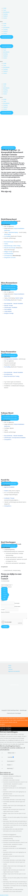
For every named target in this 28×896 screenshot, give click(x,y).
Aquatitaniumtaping (13, 232)
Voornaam (16, 603)
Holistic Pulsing (16, 245)
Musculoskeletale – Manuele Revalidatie (13, 303)
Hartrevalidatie (7, 309)
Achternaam (17, 606)
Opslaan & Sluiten (4, 895)
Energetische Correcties (10, 257)
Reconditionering (8, 374)
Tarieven (10, 669)
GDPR (9, 667)
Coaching (5, 14)
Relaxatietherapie (8, 245)
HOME (4, 8)
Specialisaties (6, 12)
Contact (5, 18)
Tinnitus (6, 243)
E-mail (3, 609)
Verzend (5, 626)
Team (4, 10)
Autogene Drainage (8, 313)
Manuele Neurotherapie (10, 247)
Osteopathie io (7, 439)
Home (9, 665)
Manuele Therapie (8, 305)
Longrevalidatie (8, 311)
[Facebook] (14, 696)
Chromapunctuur (8, 255)
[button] (14, 22)
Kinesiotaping (7, 234)
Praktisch (5, 16)
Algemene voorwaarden (14, 671)
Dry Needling (7, 300)
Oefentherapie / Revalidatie (10, 307)
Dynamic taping (19, 298)
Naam (3, 600)
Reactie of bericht (5, 612)
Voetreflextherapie (8, 253)
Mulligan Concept (8, 251)
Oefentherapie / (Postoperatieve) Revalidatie (15, 437)
